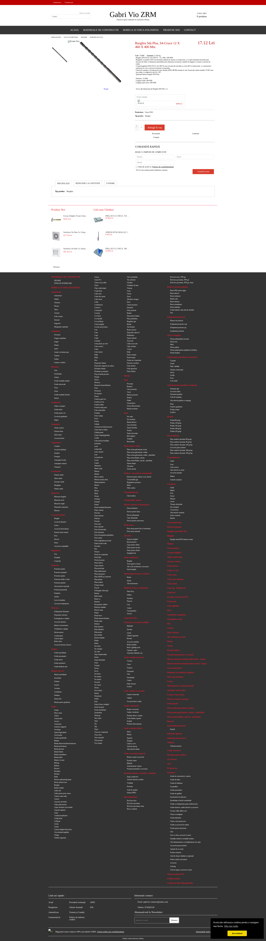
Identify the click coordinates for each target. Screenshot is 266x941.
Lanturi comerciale (133, 694)
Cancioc (56, 799)
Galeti (172, 461)
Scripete (97, 665)
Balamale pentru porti (176, 738)
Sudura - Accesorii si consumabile (138, 473)
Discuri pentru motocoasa (135, 521)
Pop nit (96, 588)
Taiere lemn (58, 435)
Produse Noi (171, 30)
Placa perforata (99, 568)
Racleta (96, 593)
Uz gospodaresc (173, 457)
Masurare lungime (60, 497)
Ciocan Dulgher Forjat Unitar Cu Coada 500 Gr (75, 216)
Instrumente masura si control (136, 574)
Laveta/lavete (98, 457)
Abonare (56, 267)
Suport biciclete (132, 428)
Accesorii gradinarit (60, 416)
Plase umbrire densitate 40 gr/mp (181, 442)
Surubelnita (98, 713)
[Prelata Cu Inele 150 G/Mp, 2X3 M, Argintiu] (98, 220)
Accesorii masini (58, 515)
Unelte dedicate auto (60, 667)
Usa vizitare (98, 743)
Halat (128, 352)
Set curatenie (131, 419)
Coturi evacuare (174, 750)
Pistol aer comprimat (101, 554)
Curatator (97, 341)
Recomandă (156, 134)
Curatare (57, 446)
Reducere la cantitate (88, 183)
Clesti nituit (172, 584)
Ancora (56, 721)
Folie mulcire (131, 366)
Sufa (95, 702)
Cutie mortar (98, 352)
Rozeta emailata (99, 638)
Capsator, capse (132, 650)
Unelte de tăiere (175, 780)
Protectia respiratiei (60, 572)
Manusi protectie (132, 395)
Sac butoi (97, 646)
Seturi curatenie (175, 515)
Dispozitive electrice (60, 615)
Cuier (96, 333)
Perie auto (97, 524)
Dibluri (129, 595)
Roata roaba (98, 621)
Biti (168, 624)
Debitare (57, 695)
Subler (96, 699)
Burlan (129, 324)
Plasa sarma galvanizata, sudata (137, 452)
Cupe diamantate (132, 518)
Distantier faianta (99, 369)
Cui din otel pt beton (101, 327)
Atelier (54, 649)
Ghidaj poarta (98, 432)
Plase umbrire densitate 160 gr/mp (181, 453)
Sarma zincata (131, 469)
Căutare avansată (84, 13)
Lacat (96, 446)
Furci (172, 378)
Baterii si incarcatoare (61, 625)
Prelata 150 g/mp (175, 426)
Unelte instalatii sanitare (62, 381)
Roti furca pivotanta (133, 803)
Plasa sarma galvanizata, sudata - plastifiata (141, 455)
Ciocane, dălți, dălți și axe (178, 811)
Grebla (96, 438)
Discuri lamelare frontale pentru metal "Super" (187, 664)
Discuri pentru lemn (133, 512)
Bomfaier (57, 771)
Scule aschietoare (71, 37)
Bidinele (129, 763)
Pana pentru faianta (133, 316)
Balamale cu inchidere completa (180, 672)
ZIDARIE (57, 280)
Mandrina (97, 466)
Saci (171, 313)
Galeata (96, 424)
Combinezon (98, 305)
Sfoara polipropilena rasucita (179, 339)
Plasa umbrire (173, 436)
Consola (97, 313)
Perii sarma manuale (133, 531)
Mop (96, 488)
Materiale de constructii (100, 30)
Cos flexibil (98, 319)
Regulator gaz (131, 321)
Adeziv (56, 716)
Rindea (129, 313)
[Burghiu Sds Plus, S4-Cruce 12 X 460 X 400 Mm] (100, 83)
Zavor (129, 296)
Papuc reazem (98, 510)
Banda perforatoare (60, 746)
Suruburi (130, 598)
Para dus (97, 513)
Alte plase (130, 466)
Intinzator (130, 308)
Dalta (96, 355)
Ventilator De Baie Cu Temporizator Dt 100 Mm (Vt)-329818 (75, 232)
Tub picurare (98, 740)
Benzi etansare (175, 302)
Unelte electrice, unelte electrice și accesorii (184, 807)
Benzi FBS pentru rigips (178, 290)
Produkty (171, 773)
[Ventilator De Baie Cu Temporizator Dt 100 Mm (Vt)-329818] (56, 236)
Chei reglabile (173, 606)
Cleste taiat (172, 575)
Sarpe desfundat (99, 660)
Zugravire (57, 323)
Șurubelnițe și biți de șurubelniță (180, 800)
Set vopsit (97, 685)
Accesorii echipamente (61, 604)
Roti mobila (98, 635)
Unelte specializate (60, 653)
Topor (96, 729)
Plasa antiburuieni (100, 571)
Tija (95, 726)
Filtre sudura (131, 488)
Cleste (96, 285)
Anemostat (57, 724)
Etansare (57, 320)
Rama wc (97, 599)
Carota (56, 824)
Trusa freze (98, 735)
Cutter (96, 349)
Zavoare (129, 629)
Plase (172, 404)
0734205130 (149, 907)
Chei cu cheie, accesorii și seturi (180, 835)
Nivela (96, 496)
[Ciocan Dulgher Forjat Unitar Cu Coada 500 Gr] (56, 220)
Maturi (172, 476)
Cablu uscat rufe (132, 344)
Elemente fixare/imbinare (102, 385)
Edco (126, 413)
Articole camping (175, 397)
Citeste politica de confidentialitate (110, 932)
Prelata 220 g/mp (175, 431)
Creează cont (69, 2)
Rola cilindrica (99, 629)
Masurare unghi (59, 504)
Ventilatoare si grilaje (61, 629)
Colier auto (98, 294)
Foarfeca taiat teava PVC (178, 597)
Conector (97, 308)
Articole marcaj (132, 746)
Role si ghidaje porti (133, 647)
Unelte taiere (58, 409)
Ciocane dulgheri (174, 553)
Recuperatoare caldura (176, 755)
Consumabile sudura (132, 500)
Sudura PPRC (131, 793)
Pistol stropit (131, 357)
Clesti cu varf (172, 570)
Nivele (129, 581)
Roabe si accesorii (133, 709)
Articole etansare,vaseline (135, 779)
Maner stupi (98, 468)
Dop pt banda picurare (101, 374)
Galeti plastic (172, 704)
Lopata (96, 463)
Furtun (96, 421)
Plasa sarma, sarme (132, 446)
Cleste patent (172, 566)
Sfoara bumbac (175, 353)
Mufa (96, 493)
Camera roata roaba (60, 796)
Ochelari (97, 499)
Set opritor (97, 679)
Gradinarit (55, 402)
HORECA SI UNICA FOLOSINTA (65, 288)
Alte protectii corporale (61, 586)
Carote (56, 525)
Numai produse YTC (176, 874)
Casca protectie (132, 389)
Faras (96, 388)
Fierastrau (97, 391)
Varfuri (56, 377)
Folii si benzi (58, 316)
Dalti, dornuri (131, 684)
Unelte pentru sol (59, 413)
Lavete (172, 501)
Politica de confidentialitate (163, 167)
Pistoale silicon (173, 650)
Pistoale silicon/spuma (134, 724)
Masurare (55, 493)
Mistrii (129, 735)
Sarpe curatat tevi (132, 777)
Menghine (57, 485)
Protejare (57, 457)
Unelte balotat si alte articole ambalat (182, 310)
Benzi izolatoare (175, 296)
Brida (56, 777)
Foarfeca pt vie (99, 402)
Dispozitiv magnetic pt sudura (104, 366)
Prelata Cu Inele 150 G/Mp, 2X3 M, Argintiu (117, 216)
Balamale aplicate (174, 734)
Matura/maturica (99, 482)
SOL (92, 907)
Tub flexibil (131, 327)
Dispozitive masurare (61, 507)
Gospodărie (174, 787)
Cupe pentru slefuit (133, 545)
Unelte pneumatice (60, 656)
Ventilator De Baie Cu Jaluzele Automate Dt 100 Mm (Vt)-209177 (75, 249)
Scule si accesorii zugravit (134, 753)
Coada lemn (98, 291)
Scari (171, 464)
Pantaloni (57, 593)
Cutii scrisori (174, 467)
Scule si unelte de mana (134, 657)
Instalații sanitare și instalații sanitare (182, 839)
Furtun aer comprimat (134, 360)
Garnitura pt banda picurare (103, 427)
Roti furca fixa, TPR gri (178, 277)
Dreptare (130, 741)
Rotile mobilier (132, 645)
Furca (96, 419)
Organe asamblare (60, 338)
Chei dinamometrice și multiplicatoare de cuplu (185, 842)
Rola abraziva (98, 627)
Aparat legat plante (60, 732)
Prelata (170, 417)
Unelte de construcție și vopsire (180, 776)
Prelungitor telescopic (101, 591)
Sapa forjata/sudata (100, 654)
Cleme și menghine (176, 814)
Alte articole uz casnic (177, 470)
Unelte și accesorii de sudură (179, 825)
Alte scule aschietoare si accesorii (138, 567)
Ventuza (129, 288)
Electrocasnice (58, 632)
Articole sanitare (132, 790)
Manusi (96, 471)
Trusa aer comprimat (101, 732)
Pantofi (172, 729)
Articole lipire (58, 639)
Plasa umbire (98, 582)
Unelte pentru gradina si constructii (182, 357)
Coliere (129, 608)
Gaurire (56, 685)
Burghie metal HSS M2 (177, 531)
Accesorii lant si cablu (134, 701)
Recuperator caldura (100, 604)
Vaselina (129, 283)
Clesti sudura (131, 496)
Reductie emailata (100, 607)
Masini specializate (60, 674)
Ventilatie (130, 783)
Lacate (129, 633)
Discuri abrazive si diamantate (136, 505)
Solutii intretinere (59, 663)
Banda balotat (58, 752)
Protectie (55, 565)
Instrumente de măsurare (178, 797)
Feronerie (57, 335)
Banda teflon (58, 757)
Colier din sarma (99, 296)
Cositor (129, 349)
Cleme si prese (59, 428)
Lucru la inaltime (59, 600)
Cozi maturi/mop (174, 522)
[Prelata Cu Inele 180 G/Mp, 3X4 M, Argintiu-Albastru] (98, 252)
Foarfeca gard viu (100, 399)
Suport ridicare (132, 338)
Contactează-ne (54, 917)
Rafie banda (98, 596)
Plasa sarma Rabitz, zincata (135, 458)
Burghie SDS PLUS (96, 37)
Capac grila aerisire (60, 804)
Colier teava (98, 299)
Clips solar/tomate (100, 288)
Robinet (96, 624)
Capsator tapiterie (60, 810)
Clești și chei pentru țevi (178, 821)
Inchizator (97, 443)
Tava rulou (97, 718)
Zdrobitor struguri (133, 299)
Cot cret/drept (98, 321)
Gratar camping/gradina (102, 435)
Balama (56, 741)
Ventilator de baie (132, 285)
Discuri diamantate (133, 515)
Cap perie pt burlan (60, 802)
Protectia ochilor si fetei (62, 579)
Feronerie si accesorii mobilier (136, 622)
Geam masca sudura (101, 430)
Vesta (129, 291)
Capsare (56, 356)
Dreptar (96, 377)
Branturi (129, 386)
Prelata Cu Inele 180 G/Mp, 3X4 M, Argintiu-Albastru (117, 249)
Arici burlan (58, 735)
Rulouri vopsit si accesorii (135, 757)
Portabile (57, 558)
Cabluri (129, 698)
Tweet (106, 89)
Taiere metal (58, 478)
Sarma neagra (131, 463)
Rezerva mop (98, 610)
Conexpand (98, 310)
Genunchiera (131, 403)
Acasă (50, 902)
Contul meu (57, 2)
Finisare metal (58, 475)
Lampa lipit (98, 449)
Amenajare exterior (60, 463)
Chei (55, 370)
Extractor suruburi (133, 363)
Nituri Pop (130, 591)
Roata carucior (131, 330)
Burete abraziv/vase (60, 782)
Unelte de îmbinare (176, 783)
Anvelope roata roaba (176, 690)
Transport (57, 467)
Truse (56, 388)
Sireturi (129, 398)
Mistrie (96, 485)
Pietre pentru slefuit (133, 550)
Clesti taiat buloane (175, 579)
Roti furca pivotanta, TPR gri (179, 280)
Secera (96, 668)
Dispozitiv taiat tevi (133, 333)
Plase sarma (58, 713)
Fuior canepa (98, 416)
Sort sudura (98, 690)
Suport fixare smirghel (101, 704)
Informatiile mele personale (207, 932)
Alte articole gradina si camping (180, 400)
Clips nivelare (131, 346)
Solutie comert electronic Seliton (133, 938)
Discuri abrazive (132, 508)
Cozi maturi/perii (174, 668)
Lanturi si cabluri (59, 362)
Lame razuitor (98, 452)
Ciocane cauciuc (174, 561)
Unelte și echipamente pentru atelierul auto (184, 804)
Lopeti (172, 363)
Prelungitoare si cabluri (61, 618)
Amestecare (58, 296)
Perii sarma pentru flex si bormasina (138, 529)
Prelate (56, 710)
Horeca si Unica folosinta (141, 30)
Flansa (96, 396)
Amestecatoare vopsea (134, 766)
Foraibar (97, 413)
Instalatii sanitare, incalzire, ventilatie (140, 773)
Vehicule (170, 743)
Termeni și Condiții (77, 912)
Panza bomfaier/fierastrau (102, 507)
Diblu (96, 357)
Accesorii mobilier (133, 642)
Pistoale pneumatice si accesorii (137, 769)
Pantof (96, 505)
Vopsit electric (98, 566)
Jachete (56, 597)
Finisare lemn (58, 431)
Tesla (96, 721)
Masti (129, 485)
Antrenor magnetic (60, 727)
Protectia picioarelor (60, 590)
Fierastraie (130, 671)
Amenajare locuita (60, 460)
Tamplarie (55, 424)
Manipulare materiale (61, 327)
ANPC (92, 902)
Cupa (96, 335)
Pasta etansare (98, 516)
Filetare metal (58, 489)
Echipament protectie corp (178, 324)
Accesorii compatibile (61, 546)
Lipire (56, 349)
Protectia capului (59, 576)
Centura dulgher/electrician (63, 829)
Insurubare (57, 678)
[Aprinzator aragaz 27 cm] (98, 236)
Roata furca (98, 616)
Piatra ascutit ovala (100, 543)
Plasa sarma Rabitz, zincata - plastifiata (139, 461)
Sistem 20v (58, 699)
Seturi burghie (131, 569)
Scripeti (129, 721)
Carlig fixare (58, 818)
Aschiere (57, 688)
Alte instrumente (132, 583)
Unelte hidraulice (175, 818)
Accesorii (173, 863)
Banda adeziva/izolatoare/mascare (65, 743)
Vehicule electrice (175, 746)
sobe (169, 764)
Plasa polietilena (132, 319)
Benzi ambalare (175, 307)
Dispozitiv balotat (100, 363)
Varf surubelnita (132, 277)
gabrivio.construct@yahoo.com (155, 902)
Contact (190, 30)
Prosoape (130, 384)
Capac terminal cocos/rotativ (63, 807)
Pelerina (97, 518)
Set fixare (97, 674)
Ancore (129, 614)
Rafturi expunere (174, 527)
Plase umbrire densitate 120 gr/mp (181, 445)
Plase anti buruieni (175, 677)
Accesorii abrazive (60, 522)
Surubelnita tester (174, 619)
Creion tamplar (99, 324)
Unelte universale (60, 384)
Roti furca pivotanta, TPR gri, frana (181, 283)
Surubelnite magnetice (176, 615)
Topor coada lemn (174, 557)
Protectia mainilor (60, 583)
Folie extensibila (99, 410)
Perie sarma (98, 538)
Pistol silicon (98, 563)
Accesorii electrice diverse (62, 645)
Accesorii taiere (59, 438)
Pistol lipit (97, 557)
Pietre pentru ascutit (133, 548)
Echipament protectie (176, 317)
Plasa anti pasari (99, 574)
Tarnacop (97, 715)
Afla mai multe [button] (231, 926)
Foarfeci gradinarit (176, 407)
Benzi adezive (174, 293)
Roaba (96, 613)
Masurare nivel (59, 500)
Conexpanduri (131, 611)
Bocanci (56, 768)
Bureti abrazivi (131, 542)
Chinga (56, 835)
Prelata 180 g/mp (175, 429)
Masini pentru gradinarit (62, 702)
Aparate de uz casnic (177, 849)
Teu (95, 724)
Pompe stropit (174, 409)
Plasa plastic (98, 579)
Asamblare (55, 331)
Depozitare (55, 551)
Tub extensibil (99, 738)
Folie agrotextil (132, 369)
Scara (96, 663)
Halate (129, 400)
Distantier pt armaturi (101, 371)
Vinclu (129, 294)
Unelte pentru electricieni (178, 828)
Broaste (129, 638)
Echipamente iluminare (61, 611)
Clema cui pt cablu (100, 283)
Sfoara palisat (174, 347)
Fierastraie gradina (176, 394)
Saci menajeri (174, 507)
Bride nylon (58, 641)
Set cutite (130, 417)
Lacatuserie (56, 471)
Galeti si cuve (131, 744)
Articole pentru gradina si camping (182, 385)
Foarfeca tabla (98, 405)
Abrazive (57, 303)
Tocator (129, 430)
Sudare (56, 359)
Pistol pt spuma (99, 560)
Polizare (56, 681)
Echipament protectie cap (178, 328)
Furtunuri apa (174, 389)
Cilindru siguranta (60, 838)
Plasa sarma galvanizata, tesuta (137, 449)
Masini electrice (57, 671)
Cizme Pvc (97, 280)
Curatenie (171, 484)
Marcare (57, 510)
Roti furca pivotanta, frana (135, 806)
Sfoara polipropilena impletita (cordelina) (183, 350)
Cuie (95, 330)
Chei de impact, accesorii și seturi (181, 870)
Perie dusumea (99, 532)
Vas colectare (131, 280)
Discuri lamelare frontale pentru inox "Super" (186, 659)
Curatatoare (58, 692)
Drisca (96, 380)
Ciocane (56, 313)
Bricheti (56, 774)
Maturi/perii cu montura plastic (180, 686)
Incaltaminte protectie (177, 331)
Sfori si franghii (174, 335)
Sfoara (96, 688)
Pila (95, 549)
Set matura (97, 677)
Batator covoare (59, 760)
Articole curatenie (176, 480)
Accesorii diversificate (61, 529)
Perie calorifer (98, 527)
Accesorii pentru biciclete (178, 846)
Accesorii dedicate (60, 450)
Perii (55, 536)
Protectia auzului (59, 569)
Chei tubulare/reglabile (61, 832)
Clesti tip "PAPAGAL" (177, 588)
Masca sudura (98, 477)
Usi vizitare (172, 759)
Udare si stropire (59, 406)
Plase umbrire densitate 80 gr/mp (181, 439)
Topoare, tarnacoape (176, 370)
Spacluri (129, 738)
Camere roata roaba (175, 695)
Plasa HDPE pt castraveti (102, 577)
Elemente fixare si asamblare (136, 588)
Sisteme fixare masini (61, 532)
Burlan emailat (59, 788)
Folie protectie (131, 310)
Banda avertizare (132, 409)
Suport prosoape (132, 433)
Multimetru (130, 335)
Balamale (130, 626)
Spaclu (96, 693)
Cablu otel (57, 791)
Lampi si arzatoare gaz (61, 352)
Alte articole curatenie (177, 513)
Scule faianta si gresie (134, 718)
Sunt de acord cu (156, 167)
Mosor (96, 491)
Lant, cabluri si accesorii (134, 691)
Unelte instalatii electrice (62, 395)
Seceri (172, 372)
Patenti (56, 398)
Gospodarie (56, 443)
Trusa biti (130, 341)
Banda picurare (59, 749)
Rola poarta (98, 632)
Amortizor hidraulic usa (134, 653)
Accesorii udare (175, 391)
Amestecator (58, 718)
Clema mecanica (132, 305)
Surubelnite (58, 374)
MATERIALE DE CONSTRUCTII (65, 277)
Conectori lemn (130, 618)
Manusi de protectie (176, 321)
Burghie (84, 37)
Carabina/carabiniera (60, 816)
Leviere (129, 687)
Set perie (97, 682)
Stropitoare (98, 696)
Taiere (56, 309)
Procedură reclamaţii (77, 902)
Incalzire (57, 453)
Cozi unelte (173, 381)
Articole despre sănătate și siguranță (182, 856)
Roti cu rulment (132, 809)
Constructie (56, 292)
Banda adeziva (131, 422)
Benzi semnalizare (176, 304)
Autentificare (53, 912)
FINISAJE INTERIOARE (63, 283)
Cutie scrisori (98, 346)
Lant (95, 455)
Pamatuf (97, 502)
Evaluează (195, 134)
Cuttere (129, 680)
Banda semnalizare (60, 755)
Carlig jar (57, 821)
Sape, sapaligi (174, 366)
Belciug (56, 763)
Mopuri (172, 499)
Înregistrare (52, 907)
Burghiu (57, 785)
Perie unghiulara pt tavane (102, 541)
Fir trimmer (98, 394)
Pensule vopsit (131, 760)
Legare (56, 342)
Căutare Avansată (76, 907)
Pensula (96, 521)
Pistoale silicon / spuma (134, 716)
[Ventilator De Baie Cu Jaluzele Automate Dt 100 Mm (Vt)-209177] (56, 252)
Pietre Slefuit (131, 371)
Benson (127, 376)
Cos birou (97, 316)
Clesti (56, 391)
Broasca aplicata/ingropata (62, 779)
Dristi (129, 732)
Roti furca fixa (131, 801)
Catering (173, 866)
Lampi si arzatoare (133, 712)
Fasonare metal (59, 482)
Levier (96, 460)
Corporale (57, 561)
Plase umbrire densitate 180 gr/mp (181, 450)
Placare (56, 306)
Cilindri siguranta (132, 636)
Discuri (56, 539)
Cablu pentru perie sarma (62, 793)
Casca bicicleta (131, 425)
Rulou (96, 643)
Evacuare (130, 786)
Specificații (63, 183)
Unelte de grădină (176, 794)
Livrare (110, 183)
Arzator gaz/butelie (60, 738)
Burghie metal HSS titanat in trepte (181, 539)
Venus (53, 707)
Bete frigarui (131, 436)
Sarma (96, 657)
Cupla (96, 338)
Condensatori (58, 636)
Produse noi (172, 768)
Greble (172, 375)
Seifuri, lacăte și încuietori (178, 859)
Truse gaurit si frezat (133, 564)
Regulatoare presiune (134, 482)
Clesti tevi (171, 593)
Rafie (172, 344)
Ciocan (96, 277)
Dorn (128, 302)
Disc (95, 360)
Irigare (56, 420)
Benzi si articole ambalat (177, 287)
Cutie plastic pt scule (101, 344)
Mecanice (55, 367)
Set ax (96, 671)
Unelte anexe (58, 660)
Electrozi (97, 382)
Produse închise (173, 879)
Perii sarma (129, 525)
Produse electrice (175, 852)
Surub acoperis (99, 707)
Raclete (172, 518)
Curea (129, 392)
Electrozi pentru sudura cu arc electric (139, 477)
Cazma (56, 827)
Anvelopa (57, 730)
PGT (126, 380)
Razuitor (97, 602)
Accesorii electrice (60, 622)
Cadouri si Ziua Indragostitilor (180, 883)
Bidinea (56, 766)
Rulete (129, 577)
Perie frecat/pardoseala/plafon (104, 535)
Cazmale (173, 361)
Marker (96, 474)
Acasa (74, 30)
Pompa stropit (98, 585)
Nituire (56, 345)
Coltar (96, 302)
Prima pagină (56, 37)
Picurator (97, 546)
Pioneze (96, 552)
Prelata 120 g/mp (175, 423)
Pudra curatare (131, 355)
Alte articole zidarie (133, 749)
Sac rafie (97, 652)
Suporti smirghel (132, 539)
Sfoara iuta (173, 342)
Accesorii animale (176, 473)
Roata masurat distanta (101, 618)
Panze (56, 543)
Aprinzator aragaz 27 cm (117, 232)
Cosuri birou (174, 510)
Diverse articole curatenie (177, 699)
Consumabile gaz (132, 480)
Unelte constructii (131, 706)
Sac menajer (98, 649)
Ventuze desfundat (176, 504)
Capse (56, 813)
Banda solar (174, 299)
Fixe (55, 554)
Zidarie (56, 299)
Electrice (54, 608)
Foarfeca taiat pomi (100, 407)
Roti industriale (130, 797)
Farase (172, 496)
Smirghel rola (131, 553)
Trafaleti (129, 439)
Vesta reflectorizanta (133, 406)
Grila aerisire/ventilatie (101, 441)
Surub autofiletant (100, 710)
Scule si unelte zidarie (133, 728)
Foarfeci (129, 668)
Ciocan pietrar (173, 548)
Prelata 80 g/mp (175, 420)
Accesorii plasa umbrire (178, 448)
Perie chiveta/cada (100, 530)
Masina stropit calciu (101, 480)
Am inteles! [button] (237, 933)
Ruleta (96, 640)
